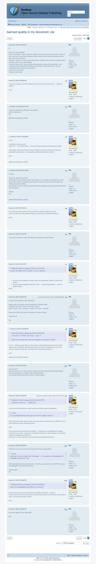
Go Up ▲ (85, 555)
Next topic (86, 35)
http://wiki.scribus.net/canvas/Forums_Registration (74, 27)
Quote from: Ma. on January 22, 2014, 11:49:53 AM (28, 333)
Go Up (79, 538)
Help (68, 555)
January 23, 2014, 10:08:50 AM (17, 509)
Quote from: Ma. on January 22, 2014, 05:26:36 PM (28, 484)
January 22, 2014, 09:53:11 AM (19, 170)
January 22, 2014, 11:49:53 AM (17, 297)
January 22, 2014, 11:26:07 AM (17, 264)
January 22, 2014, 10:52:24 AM (17, 208)
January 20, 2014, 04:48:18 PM (17, 45)
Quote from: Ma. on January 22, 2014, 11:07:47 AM (28, 268)
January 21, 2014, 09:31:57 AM (19, 106)
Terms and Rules (76, 555)
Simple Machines (54, 558)
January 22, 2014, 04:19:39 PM (17, 395)
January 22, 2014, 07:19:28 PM (17, 480)
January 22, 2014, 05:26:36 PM (17, 445)
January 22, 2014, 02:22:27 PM (17, 365)
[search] (69, 15)
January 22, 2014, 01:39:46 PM (19, 328)
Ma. (70, 45)
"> (8, 555)
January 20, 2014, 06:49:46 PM (17, 80)
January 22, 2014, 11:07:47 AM (17, 234)
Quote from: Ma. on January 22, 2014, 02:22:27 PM (28, 400)
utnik (71, 80)
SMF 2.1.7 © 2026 (42, 558)
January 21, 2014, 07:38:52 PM (19, 136)
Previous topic (76, 35)
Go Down (78, 38)
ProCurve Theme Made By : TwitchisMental (48, 560)
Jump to (58, 543)
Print (9, 38)
